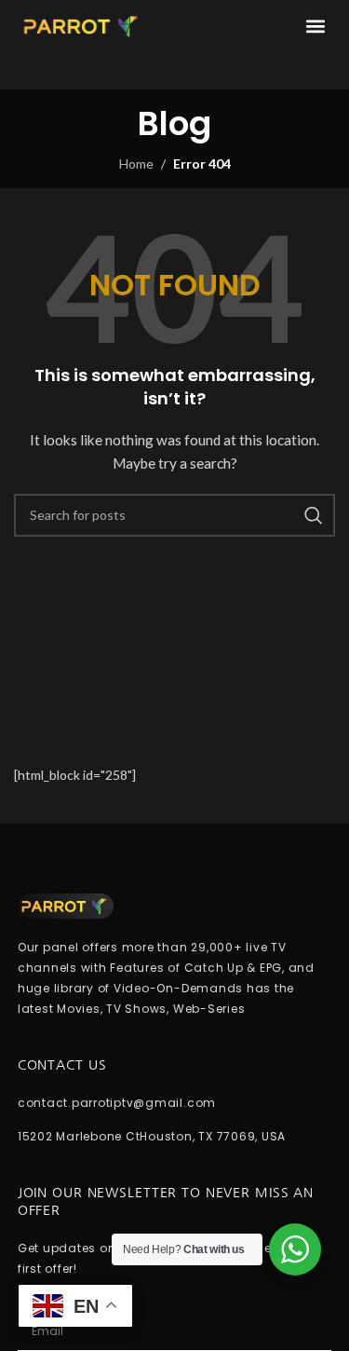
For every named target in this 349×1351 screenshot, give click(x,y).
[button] (315, 26)
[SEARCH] (313, 515)
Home (136, 163)
